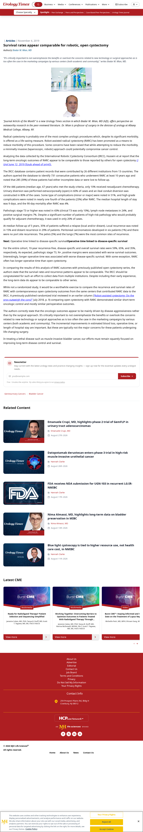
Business (48, 4)
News (76, 752)
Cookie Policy (31, 829)
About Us (71, 659)
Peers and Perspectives (74, 12)
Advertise (72, 662)
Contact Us (71, 669)
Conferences (74, 4)
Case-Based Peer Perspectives (98, 12)
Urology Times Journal (120, 12)
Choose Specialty (24, 12)
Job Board (71, 672)
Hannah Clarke (58, 461)
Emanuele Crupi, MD (60, 430)
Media (61, 4)
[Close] (138, 821)
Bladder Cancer (36, 393)
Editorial (71, 665)
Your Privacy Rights (71, 685)
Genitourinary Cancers (15, 393)
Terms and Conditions (71, 675)
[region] (71, 821)
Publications (91, 4)
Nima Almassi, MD (59, 523)
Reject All (106, 822)
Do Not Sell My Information (71, 682)
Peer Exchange (57, 12)
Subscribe (125, 376)
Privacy (71, 679)
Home (52, 752)
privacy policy (59, 382)
